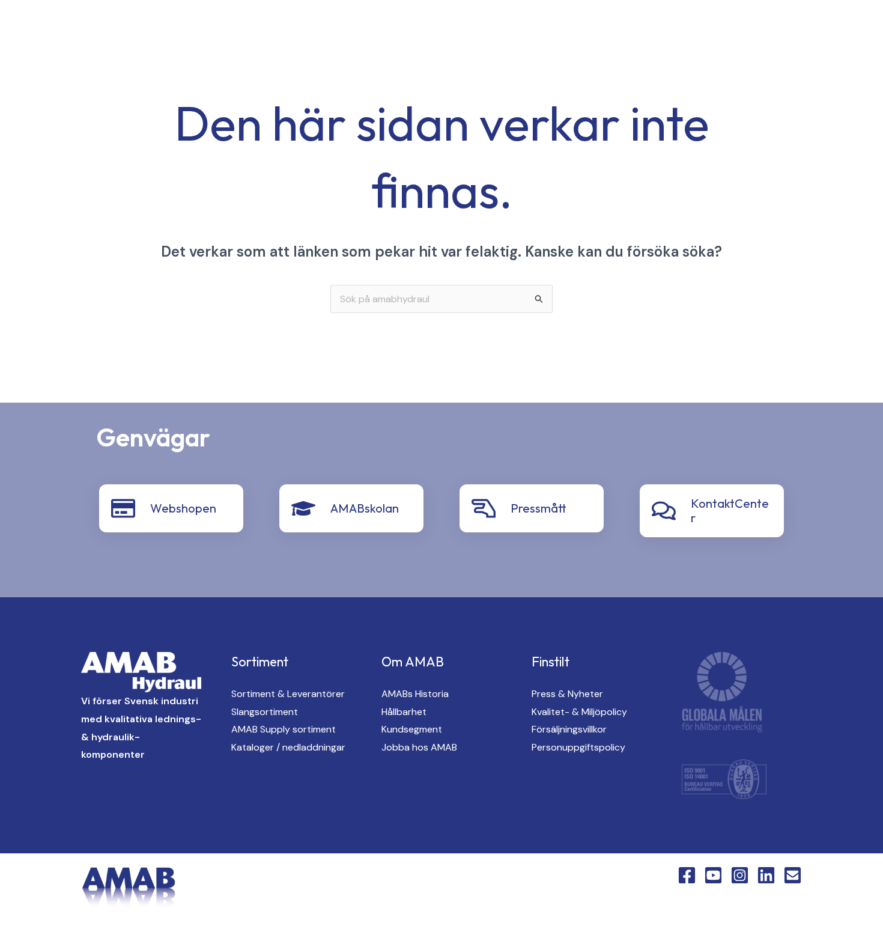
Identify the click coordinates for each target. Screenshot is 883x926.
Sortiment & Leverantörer (288, 693)
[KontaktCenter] (664, 511)
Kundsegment (411, 729)
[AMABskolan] (303, 508)
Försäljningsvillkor (569, 729)
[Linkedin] (224, 31)
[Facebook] (152, 31)
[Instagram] (200, 31)
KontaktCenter (732, 31)
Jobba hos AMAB (419, 747)
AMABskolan (364, 508)
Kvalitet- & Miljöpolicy (579, 711)
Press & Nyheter (567, 693)
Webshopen (183, 508)
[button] (386, 31)
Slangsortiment (264, 711)
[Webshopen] (123, 508)
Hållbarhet (403, 711)
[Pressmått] (484, 508)
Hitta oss (573, 31)
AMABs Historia (415, 693)
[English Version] (248, 31)
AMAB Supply (442, 31)
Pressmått (538, 508)
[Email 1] (792, 875)
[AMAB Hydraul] (76, 29)
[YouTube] (176, 31)
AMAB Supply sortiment (283, 729)
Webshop (820, 31)
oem (511, 31)
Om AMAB (646, 31)
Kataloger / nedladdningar (288, 747)
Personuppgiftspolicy (578, 747)
